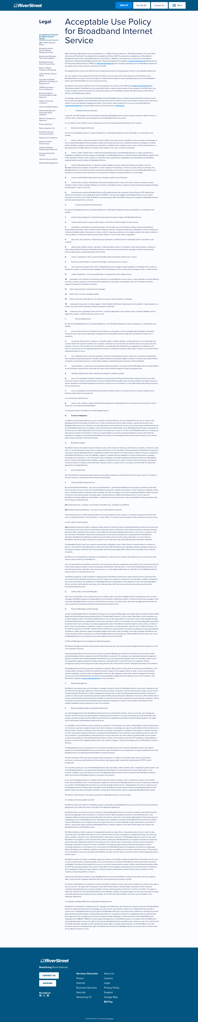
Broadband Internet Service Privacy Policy (47, 63)
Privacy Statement (45, 124)
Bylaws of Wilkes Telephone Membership (47, 69)
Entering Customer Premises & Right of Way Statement (48, 95)
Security (80, 992)
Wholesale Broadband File (48, 163)
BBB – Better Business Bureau (47, 43)
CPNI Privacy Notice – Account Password (47, 88)
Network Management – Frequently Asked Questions (48, 112)
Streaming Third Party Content (47, 154)
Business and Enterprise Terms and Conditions (47, 57)
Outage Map (111, 997)
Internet (80, 983)
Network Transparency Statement (47, 119)
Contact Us (159, 5)
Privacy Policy (111, 988)
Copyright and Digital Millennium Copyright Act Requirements (48, 81)
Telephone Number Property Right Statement (48, 148)
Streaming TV (83, 997)
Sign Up (124, 5)
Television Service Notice (48, 159)
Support (47, 983)
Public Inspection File (47, 128)
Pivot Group (110, 1019)
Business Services (86, 988)
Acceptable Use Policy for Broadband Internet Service (48, 37)
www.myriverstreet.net (105, 63)
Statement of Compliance (48, 138)
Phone (80, 978)
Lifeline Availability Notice (48, 107)
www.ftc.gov (119, 105)
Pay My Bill (142, 5)
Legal (107, 983)
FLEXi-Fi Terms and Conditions (46, 102)
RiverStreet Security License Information (46, 133)
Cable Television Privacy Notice (48, 75)
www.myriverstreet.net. (137, 61)
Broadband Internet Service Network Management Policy (46, 50)
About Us (109, 973)
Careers (108, 978)
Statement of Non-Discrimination (45, 142)
